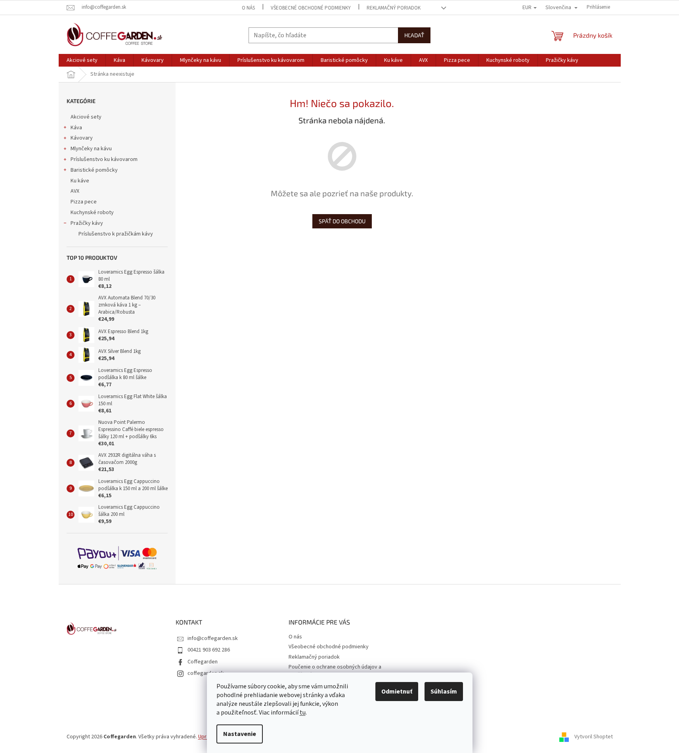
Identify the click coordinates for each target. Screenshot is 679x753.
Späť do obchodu (342, 221)
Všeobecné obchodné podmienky (311, 7)
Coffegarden (202, 662)
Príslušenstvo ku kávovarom (104, 159)
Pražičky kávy (87, 223)
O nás (248, 7)
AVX (75, 191)
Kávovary (82, 138)
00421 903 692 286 (208, 650)
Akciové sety (86, 117)
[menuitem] (82, 60)
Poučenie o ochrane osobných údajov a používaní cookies (335, 670)
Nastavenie (239, 734)
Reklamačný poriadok (394, 7)
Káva (76, 128)
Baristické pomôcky (94, 170)
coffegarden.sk (205, 673)
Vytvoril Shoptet (593, 737)
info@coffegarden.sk (212, 638)
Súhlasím (443, 691)
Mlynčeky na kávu (91, 149)
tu (303, 712)
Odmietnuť (396, 691)
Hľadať (414, 35)
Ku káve (80, 181)
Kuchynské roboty (92, 213)
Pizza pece (84, 202)
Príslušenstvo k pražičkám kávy (115, 234)
